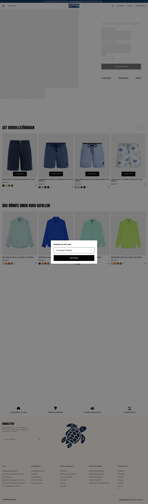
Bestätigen (74, 258)
